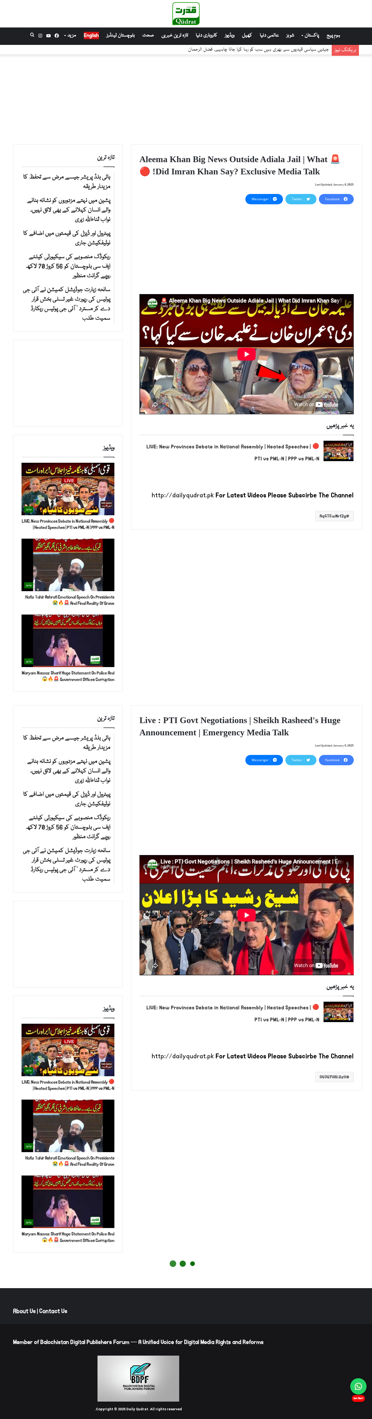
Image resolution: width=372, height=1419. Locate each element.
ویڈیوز (229, 35)
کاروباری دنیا (206, 35)
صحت (148, 35)
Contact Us (53, 1311)
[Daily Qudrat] (186, 13)
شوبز (290, 35)
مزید (72, 35)
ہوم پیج (333, 35)
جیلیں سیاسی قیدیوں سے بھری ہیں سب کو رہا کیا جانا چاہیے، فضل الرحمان (258, 50)
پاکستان (312, 35)
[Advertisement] (186, 98)
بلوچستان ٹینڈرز (120, 35)
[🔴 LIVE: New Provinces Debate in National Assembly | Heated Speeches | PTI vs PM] (338, 451)
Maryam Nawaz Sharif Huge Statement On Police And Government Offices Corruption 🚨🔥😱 (68, 676)
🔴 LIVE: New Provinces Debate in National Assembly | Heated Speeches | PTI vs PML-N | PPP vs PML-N (68, 524)
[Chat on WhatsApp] (358, 1386)
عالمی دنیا (269, 35)
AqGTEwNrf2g (333, 516)
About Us (24, 1311)
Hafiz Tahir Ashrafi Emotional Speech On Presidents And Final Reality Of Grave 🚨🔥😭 (69, 600)
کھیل (247, 35)
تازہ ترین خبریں (174, 35)
